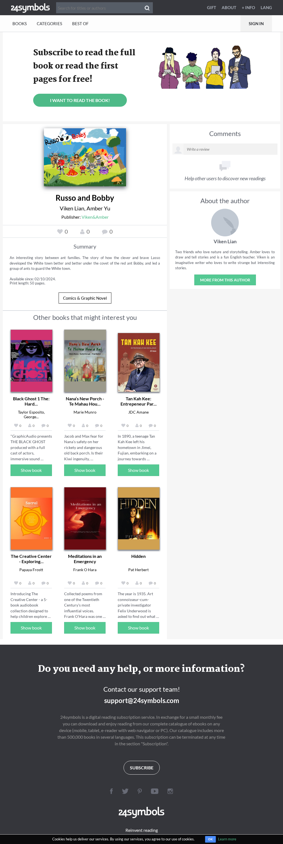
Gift (211, 7)
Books (19, 23)
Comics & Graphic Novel (85, 298)
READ (85, 158)
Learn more (227, 839)
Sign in (256, 23)
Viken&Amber (95, 217)
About (229, 7)
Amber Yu (98, 208)
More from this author (225, 280)
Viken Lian (72, 208)
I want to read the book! (80, 100)
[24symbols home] (30, 7)
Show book (31, 470)
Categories (49, 23)
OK (210, 839)
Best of (80, 23)
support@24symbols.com (141, 700)
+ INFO (248, 7)
